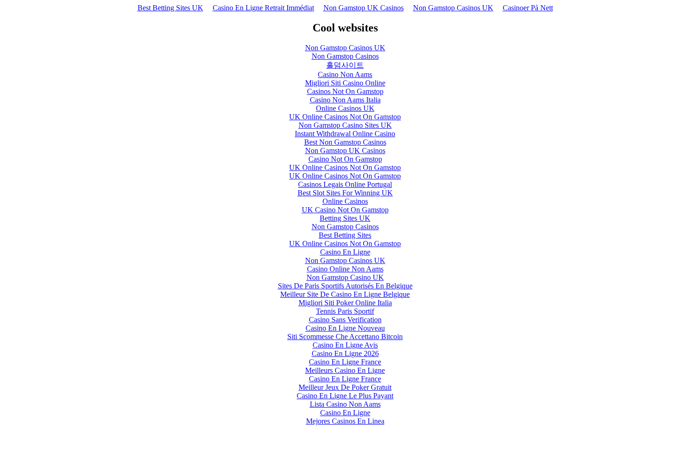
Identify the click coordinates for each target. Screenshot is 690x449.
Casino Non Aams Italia (345, 100)
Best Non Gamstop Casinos (345, 142)
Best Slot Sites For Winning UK (345, 193)
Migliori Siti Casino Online (345, 83)
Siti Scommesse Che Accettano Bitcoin (345, 337)
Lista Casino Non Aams (345, 404)
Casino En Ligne (345, 252)
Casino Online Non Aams (345, 269)
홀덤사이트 (345, 65)
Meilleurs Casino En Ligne (345, 370)
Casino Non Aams (345, 74)
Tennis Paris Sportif (345, 311)
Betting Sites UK (345, 218)
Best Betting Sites (345, 235)
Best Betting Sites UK (170, 8)
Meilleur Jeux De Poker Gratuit (345, 387)
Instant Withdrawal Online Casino (345, 134)
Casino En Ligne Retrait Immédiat (263, 8)
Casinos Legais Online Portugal (345, 184)
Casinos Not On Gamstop (345, 91)
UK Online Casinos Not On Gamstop (345, 117)
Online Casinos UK (345, 108)
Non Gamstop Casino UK (345, 277)
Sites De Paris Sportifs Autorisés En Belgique (345, 286)
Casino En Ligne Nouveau (345, 328)
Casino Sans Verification (345, 320)
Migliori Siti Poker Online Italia (345, 303)
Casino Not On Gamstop (345, 159)
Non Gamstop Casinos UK (453, 8)
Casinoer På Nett (528, 8)
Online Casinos (345, 201)
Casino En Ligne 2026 (345, 353)
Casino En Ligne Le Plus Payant (345, 396)
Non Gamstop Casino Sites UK (345, 125)
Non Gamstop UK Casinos (363, 8)
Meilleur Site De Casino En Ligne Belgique (345, 294)
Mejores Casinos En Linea (345, 421)
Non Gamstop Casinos (345, 56)
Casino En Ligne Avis (345, 345)
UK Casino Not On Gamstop (345, 210)
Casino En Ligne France (345, 362)
